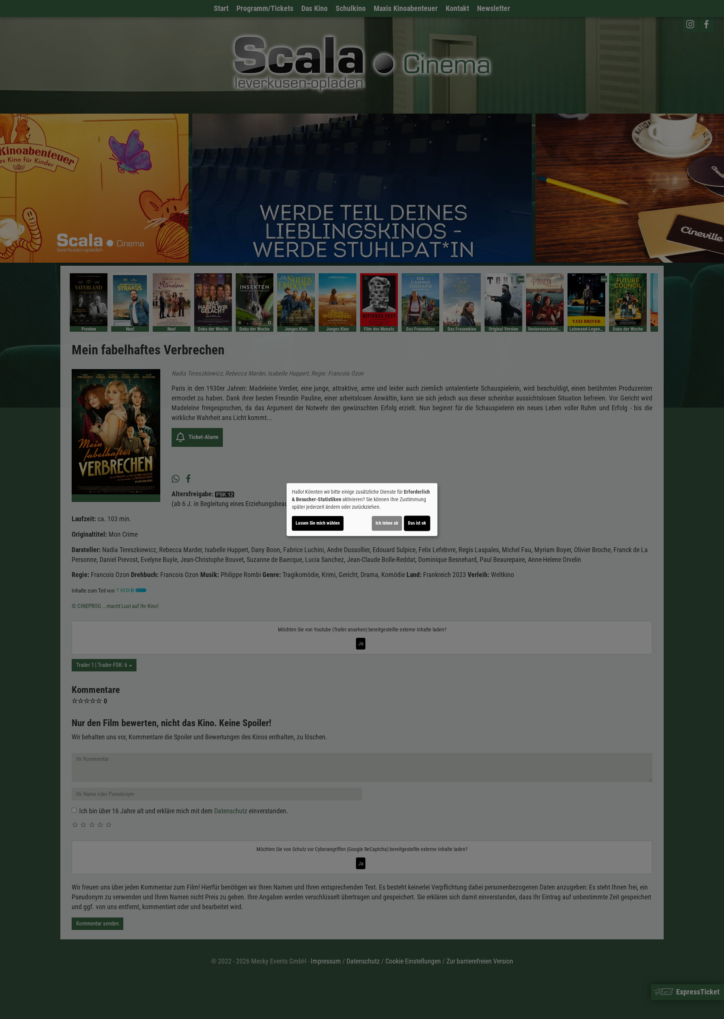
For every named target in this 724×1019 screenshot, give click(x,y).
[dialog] (362, 509)
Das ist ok (417, 523)
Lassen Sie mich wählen (318, 523)
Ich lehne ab (387, 523)
